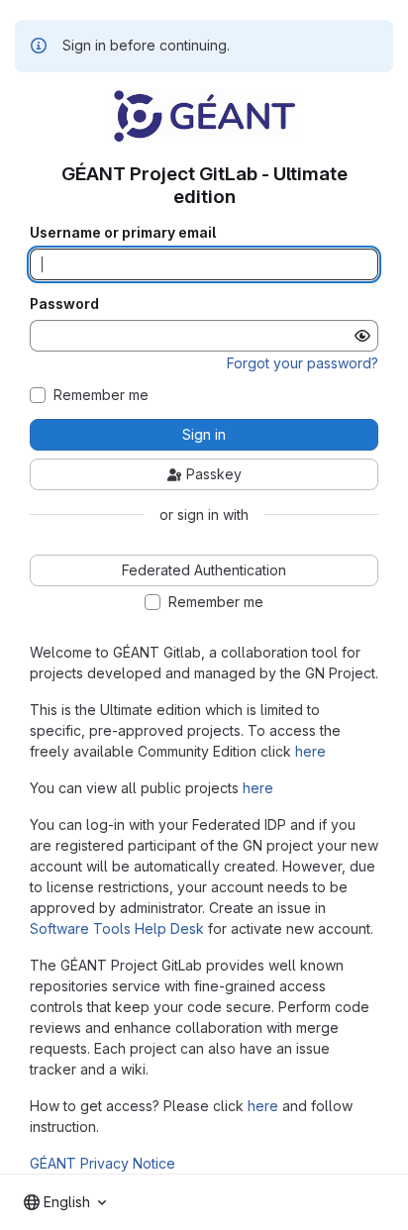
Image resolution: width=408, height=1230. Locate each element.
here (310, 751)
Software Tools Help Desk (117, 928)
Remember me (101, 395)
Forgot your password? (302, 363)
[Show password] (362, 336)
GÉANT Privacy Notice (102, 1163)
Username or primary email (123, 233)
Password (64, 304)
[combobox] (65, 1202)
